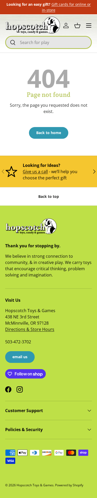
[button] (77, 25)
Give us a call (35, 171)
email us (19, 356)
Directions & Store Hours (29, 329)
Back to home (48, 132)
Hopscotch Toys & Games (35, 485)
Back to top (48, 196)
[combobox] (48, 42)
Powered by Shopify (69, 485)
